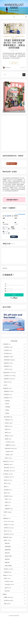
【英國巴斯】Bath (7, 572)
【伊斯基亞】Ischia (8, 419)
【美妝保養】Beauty (19, 36)
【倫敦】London (7, 540)
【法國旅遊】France (7, 397)
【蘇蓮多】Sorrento (8, 435)
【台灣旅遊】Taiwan (8, 347)
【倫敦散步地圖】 (8, 556)
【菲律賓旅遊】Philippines (9, 359)
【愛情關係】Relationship (9, 378)
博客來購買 (11, 110)
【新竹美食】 (7, 591)
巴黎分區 (7, 403)
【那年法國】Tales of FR (8, 467)
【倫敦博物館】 (7, 546)
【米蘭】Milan (7, 429)
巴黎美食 (7, 413)
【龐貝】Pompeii (8, 458)
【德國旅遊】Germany (8, 391)
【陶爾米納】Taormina (10, 445)
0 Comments (22, 67)
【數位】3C (6, 486)
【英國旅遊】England (7, 537)
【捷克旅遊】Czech (7, 394)
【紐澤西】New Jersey (8, 527)
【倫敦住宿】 (7, 543)
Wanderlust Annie (14, 6)
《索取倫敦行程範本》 (12, 199)
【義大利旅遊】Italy (7, 416)
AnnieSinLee (8, 67)
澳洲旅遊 (5, 594)
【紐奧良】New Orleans (8, 524)
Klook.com (5, 268)
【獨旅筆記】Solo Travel (8, 461)
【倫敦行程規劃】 (8, 565)
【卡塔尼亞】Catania (9, 442)
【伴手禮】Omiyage (8, 581)
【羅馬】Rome (7, 432)
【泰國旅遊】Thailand (8, 356)
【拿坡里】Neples (8, 423)
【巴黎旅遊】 (7, 400)
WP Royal (17, 615)
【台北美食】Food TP (9, 584)
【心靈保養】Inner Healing (9, 375)
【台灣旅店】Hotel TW (8, 477)
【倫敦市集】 (7, 552)
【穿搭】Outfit (6, 493)
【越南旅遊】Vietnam (8, 363)
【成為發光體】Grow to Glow (9, 372)
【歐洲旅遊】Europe (7, 388)
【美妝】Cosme (7, 499)
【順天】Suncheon (8, 369)
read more (14, 62)
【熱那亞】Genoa (8, 426)
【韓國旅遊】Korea (7, 366)
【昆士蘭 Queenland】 (8, 600)
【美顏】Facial (7, 502)
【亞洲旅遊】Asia (6, 344)
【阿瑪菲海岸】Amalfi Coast (10, 448)
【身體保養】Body (8, 508)
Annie (4, 515)
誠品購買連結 (17, 110)
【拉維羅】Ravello (9, 451)
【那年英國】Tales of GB (9, 470)
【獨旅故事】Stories (8, 464)
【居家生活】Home (7, 480)
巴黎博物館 (7, 406)
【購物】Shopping (7, 512)
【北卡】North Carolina (8, 521)
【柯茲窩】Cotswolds (8, 569)
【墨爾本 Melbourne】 (8, 597)
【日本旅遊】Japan (7, 353)
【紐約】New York (7, 531)
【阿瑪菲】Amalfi (9, 454)
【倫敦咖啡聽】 (7, 549)
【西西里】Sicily (7, 439)
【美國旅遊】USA (6, 518)
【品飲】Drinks (7, 587)
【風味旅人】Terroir (7, 575)
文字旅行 (5, 385)
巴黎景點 (7, 410)
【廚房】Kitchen (7, 483)
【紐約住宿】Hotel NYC (8, 534)
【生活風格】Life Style (8, 36)
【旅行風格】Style (7, 489)
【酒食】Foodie (6, 578)
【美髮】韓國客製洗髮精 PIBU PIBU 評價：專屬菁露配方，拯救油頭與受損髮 (14, 44)
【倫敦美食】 (7, 562)
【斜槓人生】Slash (7, 382)
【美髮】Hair (14, 38)
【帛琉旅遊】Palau (7, 350)
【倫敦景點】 (7, 559)
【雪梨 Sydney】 (7, 603)
